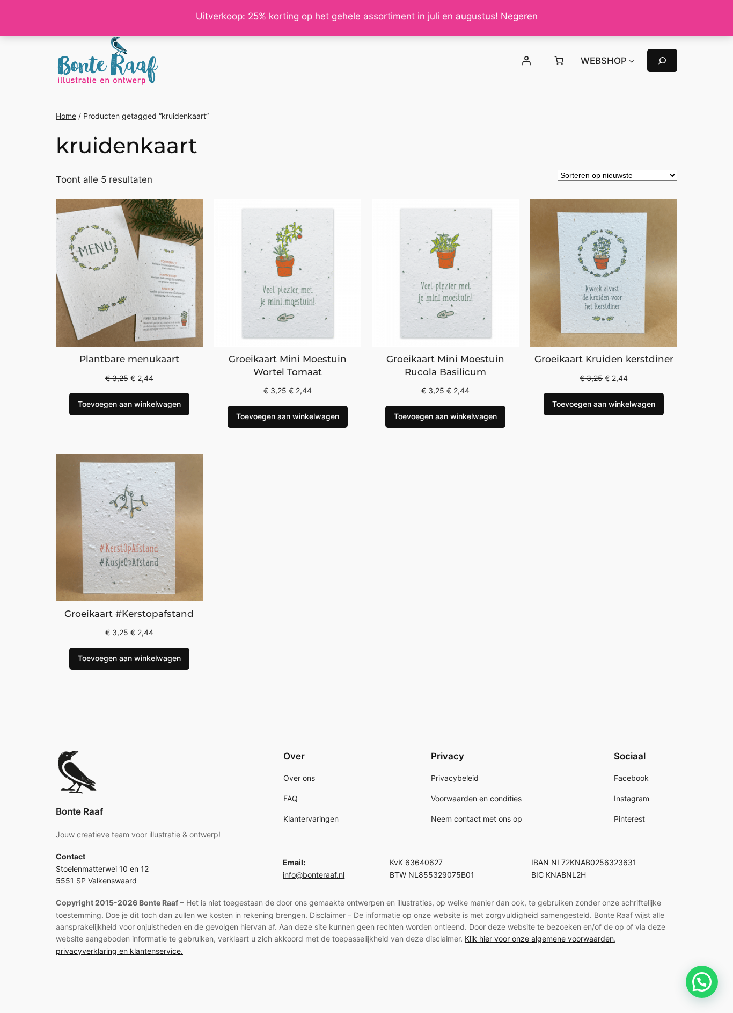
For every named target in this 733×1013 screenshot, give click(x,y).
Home (66, 115)
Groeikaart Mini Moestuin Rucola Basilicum (445, 365)
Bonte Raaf (79, 811)
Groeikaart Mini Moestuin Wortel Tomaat (288, 365)
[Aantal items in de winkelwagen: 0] (559, 60)
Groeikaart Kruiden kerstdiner (603, 359)
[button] (702, 982)
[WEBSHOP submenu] (631, 60)
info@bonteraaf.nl (313, 874)
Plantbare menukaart (129, 359)
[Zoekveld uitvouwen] (662, 60)
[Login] (526, 60)
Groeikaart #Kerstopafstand (129, 613)
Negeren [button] (519, 16)
